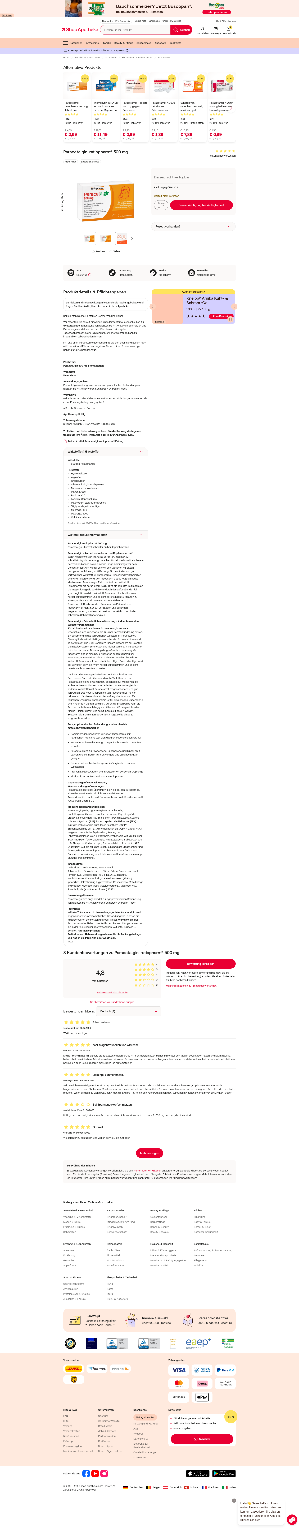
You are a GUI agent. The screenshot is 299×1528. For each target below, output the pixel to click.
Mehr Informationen (149, 799)
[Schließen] (200, 713)
